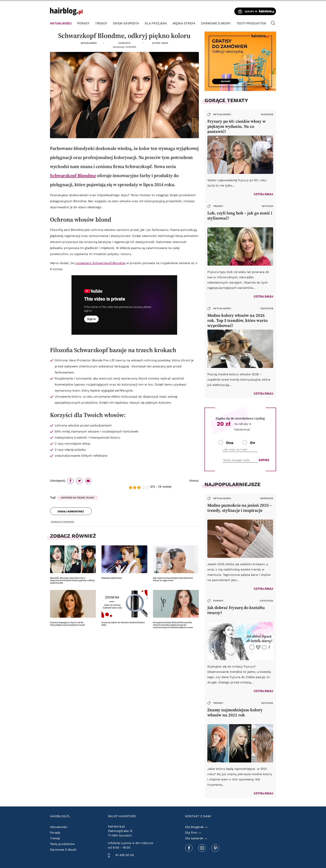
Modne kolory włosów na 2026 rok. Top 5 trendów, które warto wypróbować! (237, 320)
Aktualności (61, 23)
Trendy (101, 23)
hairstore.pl (116, 826)
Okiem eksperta (126, 23)
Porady (83, 23)
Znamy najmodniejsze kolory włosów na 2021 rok (235, 712)
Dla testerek (194, 838)
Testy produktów (251, 23)
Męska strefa (184, 23)
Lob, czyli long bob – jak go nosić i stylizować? (239, 215)
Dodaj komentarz (71, 511)
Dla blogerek (194, 827)
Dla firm (191, 832)
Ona (229, 442)
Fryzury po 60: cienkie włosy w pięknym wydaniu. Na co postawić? (236, 126)
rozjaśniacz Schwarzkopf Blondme (100, 263)
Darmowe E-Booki (216, 23)
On (252, 442)
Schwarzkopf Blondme (73, 175)
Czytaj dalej (263, 193)
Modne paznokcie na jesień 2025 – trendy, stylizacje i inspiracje (239, 507)
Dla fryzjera (156, 23)
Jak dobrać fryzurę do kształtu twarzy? (236, 610)
